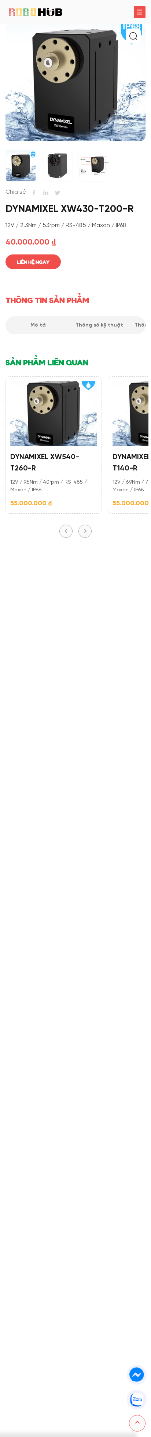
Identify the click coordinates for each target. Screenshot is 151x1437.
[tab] (38, 325)
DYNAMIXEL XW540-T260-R (44, 462)
